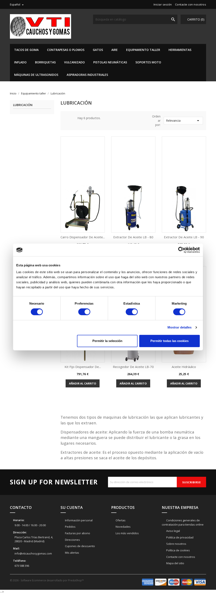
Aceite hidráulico (184, 367)
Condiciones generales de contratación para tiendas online (183, 522)
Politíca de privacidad (179, 537)
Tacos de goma (26, 50)
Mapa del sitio (175, 563)
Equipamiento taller (143, 50)
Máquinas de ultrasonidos (36, 75)
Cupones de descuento (79, 546)
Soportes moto (148, 62)
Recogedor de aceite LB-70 (133, 367)
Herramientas (180, 50)
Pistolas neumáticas (110, 62)
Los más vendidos (127, 533)
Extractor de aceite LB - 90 (184, 237)
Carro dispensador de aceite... (83, 237)
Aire (114, 50)
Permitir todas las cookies (169, 341)
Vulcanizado (74, 62)
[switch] (84, 311)
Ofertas (120, 520)
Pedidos (70, 527)
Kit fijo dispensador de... (83, 367)
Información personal (78, 520)
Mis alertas (71, 552)
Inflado (20, 62)
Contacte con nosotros (190, 4)
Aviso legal (173, 531)
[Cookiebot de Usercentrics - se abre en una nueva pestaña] (181, 250)
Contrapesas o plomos (65, 50)
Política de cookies (178, 550)
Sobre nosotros (176, 544)
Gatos (98, 50)
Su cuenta (72, 507)
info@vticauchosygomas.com (33, 553)
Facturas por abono (77, 533)
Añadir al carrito (82, 383)
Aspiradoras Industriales (87, 75)
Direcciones (72, 540)
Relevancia (183, 120)
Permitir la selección (107, 341)
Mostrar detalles (179, 327)
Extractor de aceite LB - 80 (133, 237)
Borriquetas (45, 62)
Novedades (123, 527)
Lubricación (22, 105)
